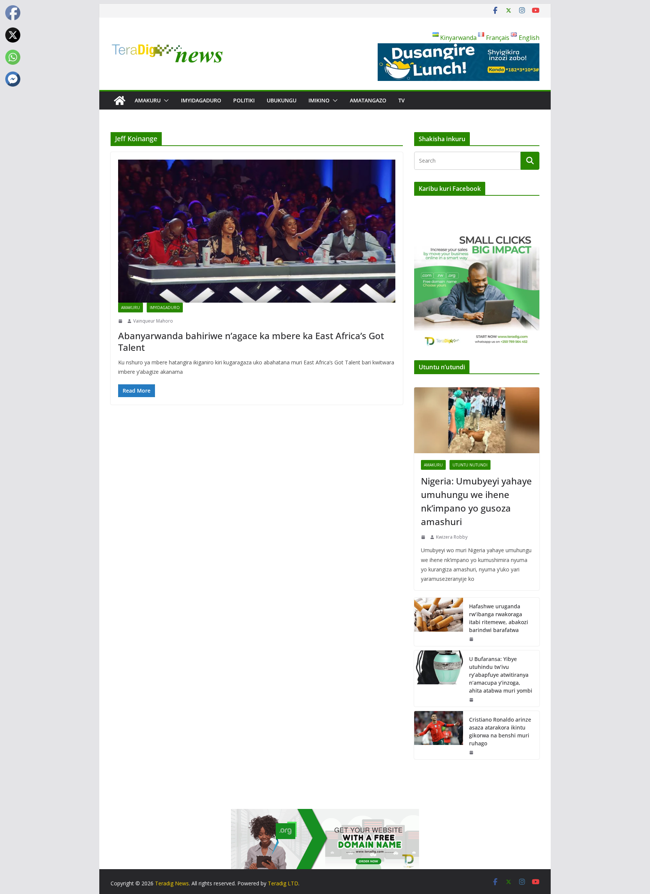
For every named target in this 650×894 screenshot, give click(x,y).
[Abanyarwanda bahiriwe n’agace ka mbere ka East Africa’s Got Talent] (256, 231)
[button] (165, 100)
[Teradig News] (120, 100)
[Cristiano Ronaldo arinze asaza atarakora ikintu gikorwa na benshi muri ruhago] (438, 735)
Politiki (244, 100)
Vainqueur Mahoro (153, 321)
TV (401, 100)
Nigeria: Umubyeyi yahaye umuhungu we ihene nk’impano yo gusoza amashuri (476, 501)
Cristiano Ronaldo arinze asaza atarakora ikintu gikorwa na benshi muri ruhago (500, 731)
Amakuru (148, 100)
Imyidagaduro (201, 100)
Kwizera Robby (452, 537)
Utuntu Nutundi (470, 465)
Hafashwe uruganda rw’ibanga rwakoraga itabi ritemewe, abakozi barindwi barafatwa (498, 618)
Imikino (319, 100)
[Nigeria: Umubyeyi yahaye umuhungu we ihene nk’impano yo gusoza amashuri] (476, 420)
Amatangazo (368, 100)
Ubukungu (281, 100)
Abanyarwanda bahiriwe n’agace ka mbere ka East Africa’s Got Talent (251, 341)
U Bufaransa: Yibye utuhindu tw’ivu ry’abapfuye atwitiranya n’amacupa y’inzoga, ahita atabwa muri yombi (500, 674)
